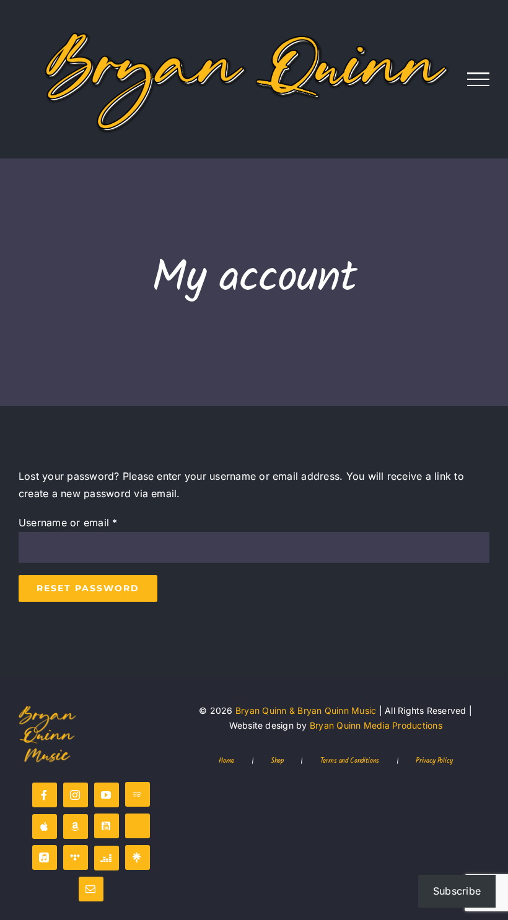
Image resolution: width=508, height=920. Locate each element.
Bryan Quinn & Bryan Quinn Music (305, 710)
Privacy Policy (434, 761)
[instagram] (75, 795)
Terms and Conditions (350, 761)
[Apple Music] (44, 826)
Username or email (68, 522)
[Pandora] (137, 826)
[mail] (91, 889)
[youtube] (106, 795)
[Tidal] (75, 857)
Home (226, 761)
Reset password (88, 588)
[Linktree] (137, 857)
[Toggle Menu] (478, 79)
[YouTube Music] (106, 826)
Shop (277, 761)
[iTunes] (44, 857)
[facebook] (44, 795)
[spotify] (137, 794)
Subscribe (457, 891)
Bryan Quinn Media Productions (376, 725)
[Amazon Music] (75, 826)
